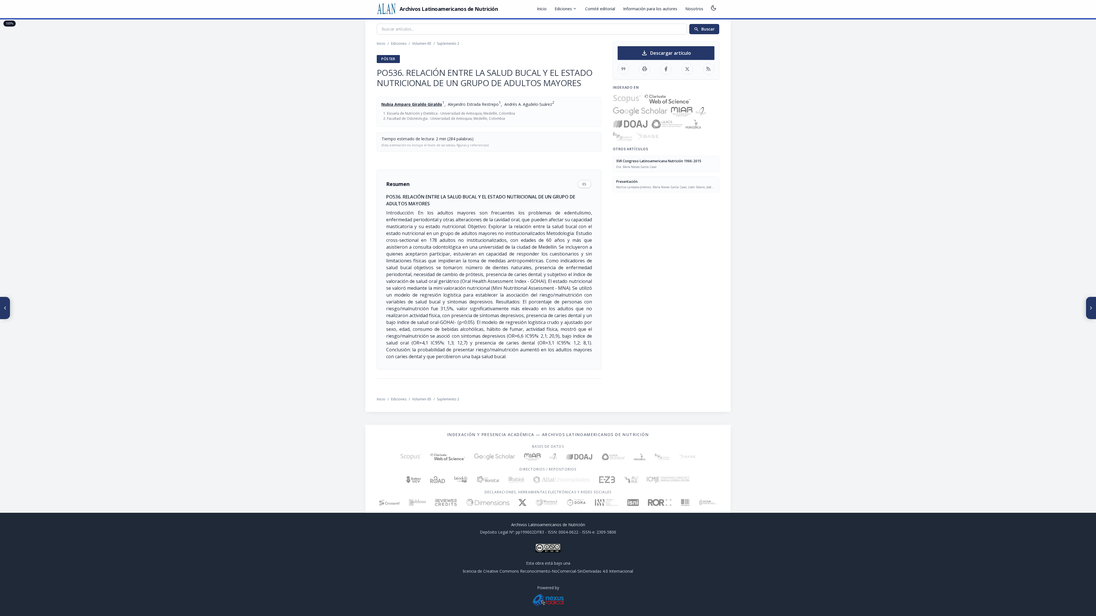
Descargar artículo (666, 53)
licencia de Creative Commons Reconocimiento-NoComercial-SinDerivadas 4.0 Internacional (548, 571)
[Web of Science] (667, 99)
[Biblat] (516, 479)
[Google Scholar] (640, 111)
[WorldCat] (488, 479)
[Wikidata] (685, 502)
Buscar (704, 29)
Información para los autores (650, 8)
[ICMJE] (668, 479)
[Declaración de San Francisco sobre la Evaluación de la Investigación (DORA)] (576, 502)
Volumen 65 (421, 43)
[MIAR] (681, 111)
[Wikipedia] (546, 502)
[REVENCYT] (622, 136)
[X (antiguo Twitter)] (522, 502)
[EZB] (607, 479)
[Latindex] (461, 479)
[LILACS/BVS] (667, 124)
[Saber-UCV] (413, 479)
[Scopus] (627, 99)
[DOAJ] (630, 124)
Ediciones (566, 9)
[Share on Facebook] (666, 69)
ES (584, 184)
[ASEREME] (708, 502)
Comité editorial (600, 8)
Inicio (542, 8)
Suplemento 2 (448, 43)
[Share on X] (687, 69)
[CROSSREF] (389, 502)
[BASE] (647, 136)
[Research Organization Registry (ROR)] (660, 502)
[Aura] (630, 479)
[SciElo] (701, 111)
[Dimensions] (487, 502)
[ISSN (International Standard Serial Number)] (606, 502)
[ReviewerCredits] (446, 502)
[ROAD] (437, 479)
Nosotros (694, 8)
